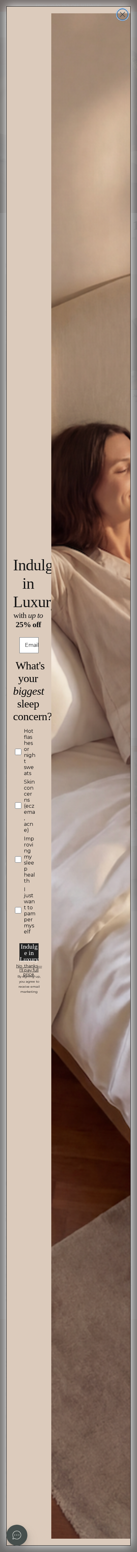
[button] (16, 1535)
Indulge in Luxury (29, 952)
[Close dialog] (122, 14)
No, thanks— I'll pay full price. (29, 967)
